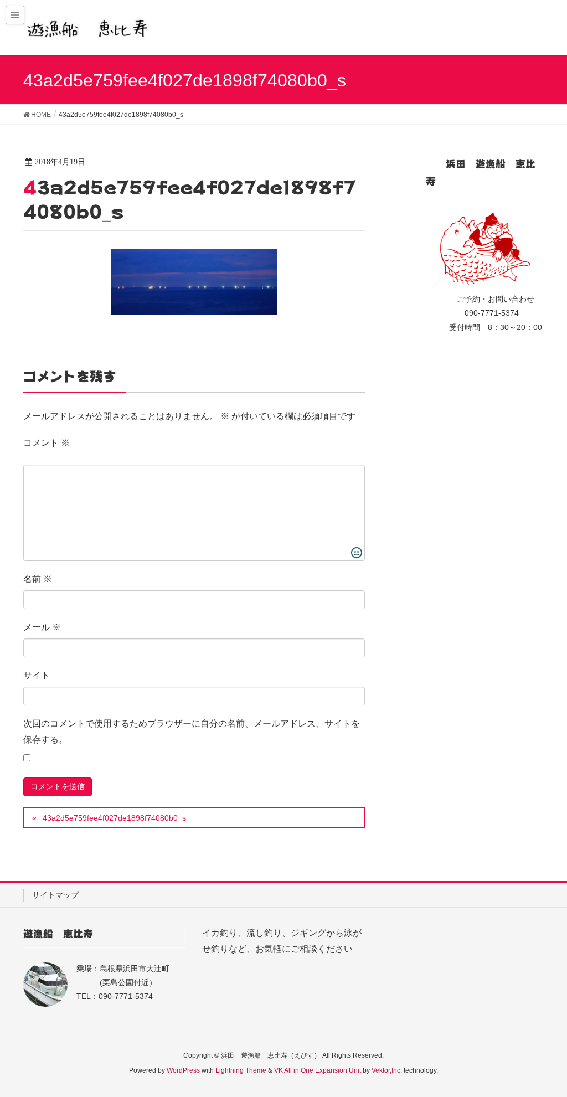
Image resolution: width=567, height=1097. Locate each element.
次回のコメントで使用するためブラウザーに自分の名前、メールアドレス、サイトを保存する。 (191, 731)
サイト (36, 675)
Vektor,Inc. (387, 1070)
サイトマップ (55, 894)
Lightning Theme (240, 1070)
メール (42, 627)
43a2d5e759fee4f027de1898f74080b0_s (114, 817)
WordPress (183, 1070)
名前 (37, 579)
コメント (46, 442)
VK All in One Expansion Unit (317, 1070)
